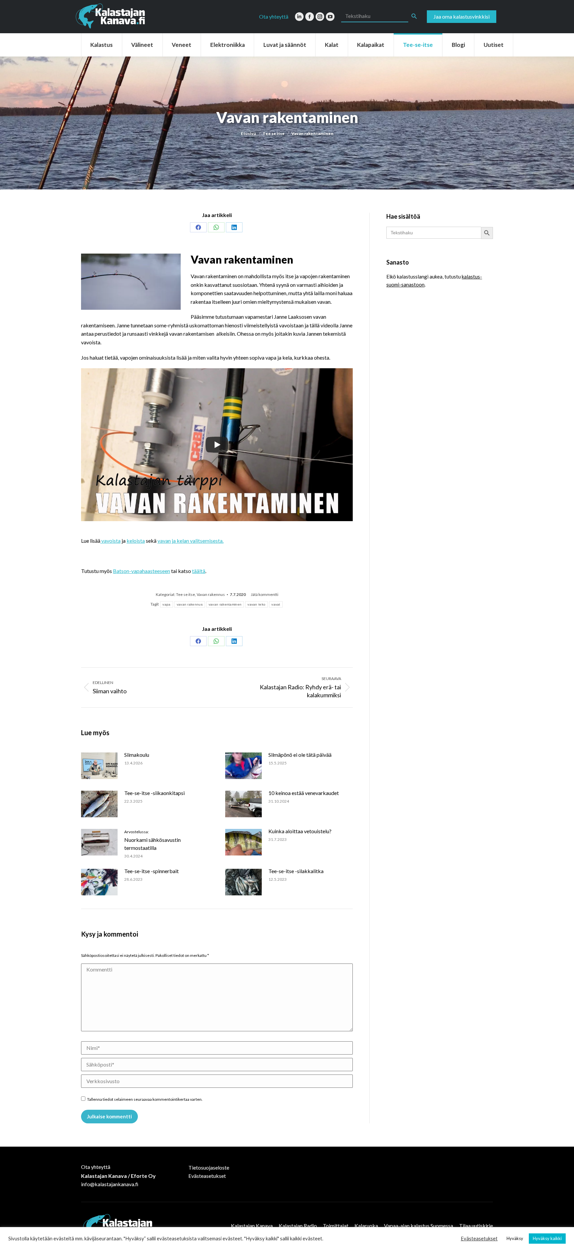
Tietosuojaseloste (208, 1167)
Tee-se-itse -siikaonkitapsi (154, 793)
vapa (166, 604)
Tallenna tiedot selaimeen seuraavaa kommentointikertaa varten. (145, 1099)
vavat (275, 604)
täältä (198, 571)
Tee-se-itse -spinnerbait (151, 871)
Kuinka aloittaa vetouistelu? (300, 831)
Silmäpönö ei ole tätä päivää (300, 754)
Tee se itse (185, 594)
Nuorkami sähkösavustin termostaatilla (152, 840)
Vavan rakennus (211, 594)
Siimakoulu (136, 754)
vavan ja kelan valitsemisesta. (190, 540)
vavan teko (256, 604)
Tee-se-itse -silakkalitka (296, 871)
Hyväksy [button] (515, 1238)
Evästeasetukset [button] (479, 1238)
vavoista (110, 540)
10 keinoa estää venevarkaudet (303, 793)
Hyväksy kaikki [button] (547, 1238)
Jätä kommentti (264, 594)
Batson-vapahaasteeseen (141, 571)
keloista (136, 540)
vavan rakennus (190, 604)
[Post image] (99, 765)
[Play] (217, 445)
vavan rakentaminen (225, 604)
